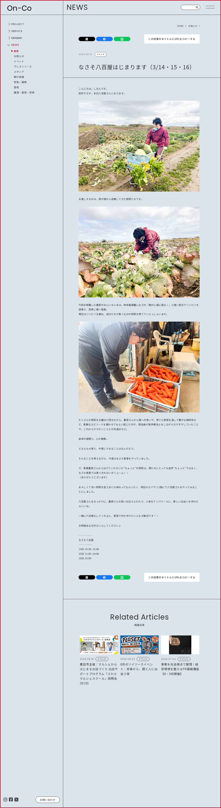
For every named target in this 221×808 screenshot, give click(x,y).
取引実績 (19, 77)
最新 (16, 51)
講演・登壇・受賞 (24, 92)
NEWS (15, 45)
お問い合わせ (47, 799)
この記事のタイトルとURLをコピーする (171, 39)
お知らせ (19, 56)
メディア (19, 71)
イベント (19, 61)
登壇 (16, 87)
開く (8, 24)
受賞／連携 (20, 82)
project (17, 24)
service (16, 31)
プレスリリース (23, 66)
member (16, 38)
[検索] (197, 7)
